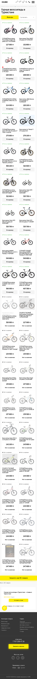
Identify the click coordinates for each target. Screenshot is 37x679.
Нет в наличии (10, 326)
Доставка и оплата (24, 625)
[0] (16, 2)
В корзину (9, 48)
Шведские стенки (5, 628)
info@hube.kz (18, 639)
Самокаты (3, 630)
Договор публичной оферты (27, 627)
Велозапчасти (4, 625)
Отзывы (22, 631)
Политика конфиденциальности (25, 622)
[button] (4, 608)
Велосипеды (4, 621)
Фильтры (10, 17)
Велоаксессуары (5, 623)
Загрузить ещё (18, 578)
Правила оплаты (24, 629)
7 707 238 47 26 (18, 641)
